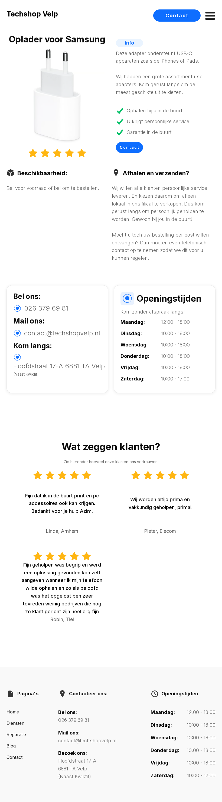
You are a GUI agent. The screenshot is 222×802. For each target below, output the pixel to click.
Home (12, 712)
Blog (11, 746)
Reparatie (16, 734)
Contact (176, 15)
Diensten (15, 723)
